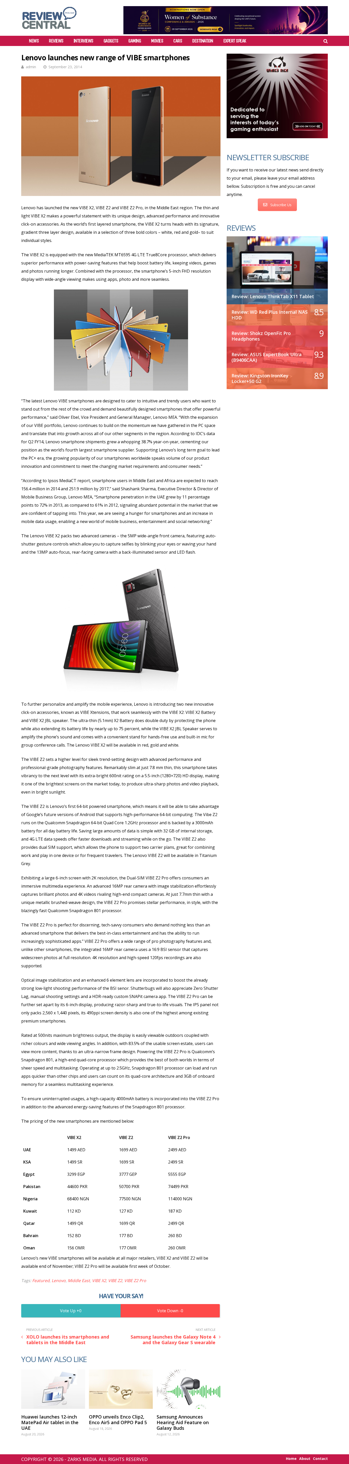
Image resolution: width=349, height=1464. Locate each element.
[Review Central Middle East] (49, 31)
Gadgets (110, 40)
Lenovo (59, 1280)
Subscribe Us (281, 204)
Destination (202, 40)
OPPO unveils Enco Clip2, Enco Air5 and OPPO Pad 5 (118, 1419)
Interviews (83, 40)
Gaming (134, 40)
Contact (320, 1458)
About (304, 1458)
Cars (177, 40)
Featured (41, 1280)
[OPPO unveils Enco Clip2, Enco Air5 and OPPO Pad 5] (121, 1389)
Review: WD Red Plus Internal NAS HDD (269, 315)
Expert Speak (234, 40)
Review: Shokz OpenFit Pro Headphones (261, 336)
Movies (157, 40)
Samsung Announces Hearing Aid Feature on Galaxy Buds (183, 1422)
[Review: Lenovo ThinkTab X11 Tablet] (277, 267)
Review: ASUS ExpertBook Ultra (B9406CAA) (266, 357)
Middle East (79, 1280)
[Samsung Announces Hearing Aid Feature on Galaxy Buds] (188, 1389)
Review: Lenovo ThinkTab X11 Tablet (272, 296)
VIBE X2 (99, 1280)
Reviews (56, 40)
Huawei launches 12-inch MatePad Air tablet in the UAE (49, 1422)
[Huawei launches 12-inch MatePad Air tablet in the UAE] (53, 1389)
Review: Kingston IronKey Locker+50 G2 (259, 378)
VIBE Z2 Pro (135, 1280)
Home (291, 1458)
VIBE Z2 (115, 1280)
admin (31, 66)
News (34, 40)
